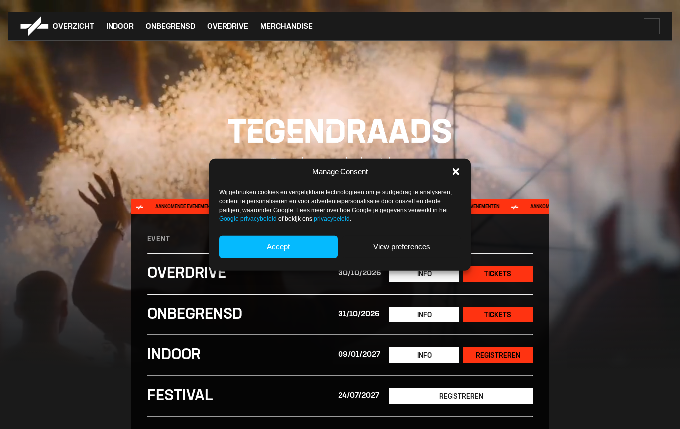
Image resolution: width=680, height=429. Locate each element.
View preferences (401, 246)
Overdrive (227, 27)
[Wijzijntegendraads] (34, 26)
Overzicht (73, 27)
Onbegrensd (170, 27)
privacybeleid (332, 218)
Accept (278, 246)
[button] (456, 172)
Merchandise (286, 27)
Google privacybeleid (248, 218)
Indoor (120, 27)
